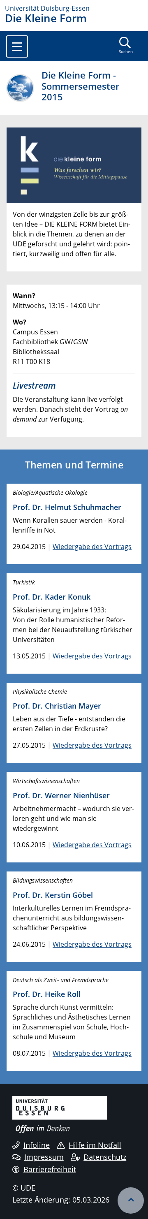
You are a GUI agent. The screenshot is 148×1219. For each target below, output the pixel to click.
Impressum (44, 1157)
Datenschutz (104, 1157)
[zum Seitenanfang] (131, 1200)
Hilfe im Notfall (95, 1145)
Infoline (36, 1145)
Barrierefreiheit (49, 1169)
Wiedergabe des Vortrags (92, 546)
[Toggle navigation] (17, 46)
